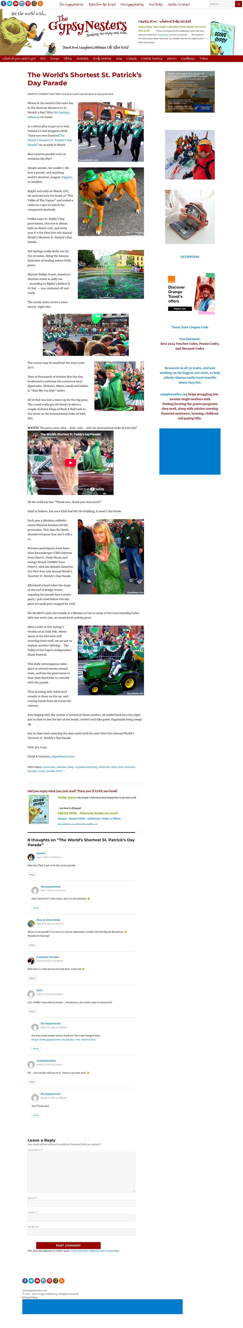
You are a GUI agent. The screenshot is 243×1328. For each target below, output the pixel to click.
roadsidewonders (46, 1060)
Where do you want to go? (19, 59)
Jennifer (41, 853)
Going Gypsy (163, 35)
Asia (119, 59)
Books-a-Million (111, 818)
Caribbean (188, 59)
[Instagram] (21, 3)
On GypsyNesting (132, 4)
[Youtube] (15, 3)
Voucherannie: (190, 339)
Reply (32, 874)
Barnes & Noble (77, 818)
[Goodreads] (33, 3)
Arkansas (34, 117)
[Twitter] (9, 3)
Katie (39, 990)
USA (43, 59)
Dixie (114, 767)
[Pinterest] (27, 3)
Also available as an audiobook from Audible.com (77, 824)
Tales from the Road (101, 4)
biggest (67, 177)
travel (59, 771)
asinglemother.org (173, 394)
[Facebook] (3, 3)
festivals (130, 767)
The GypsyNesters (71, 4)
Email (33, 1212)
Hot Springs (61, 112)
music (42, 771)
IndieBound (93, 818)
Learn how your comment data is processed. (95, 1250)
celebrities (104, 767)
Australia (82, 59)
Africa (67, 59)
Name (32, 1198)
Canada (131, 59)
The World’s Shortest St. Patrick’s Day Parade (50, 140)
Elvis (121, 767)
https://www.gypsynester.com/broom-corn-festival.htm (64, 1039)
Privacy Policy (29, 1297)
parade (50, 771)
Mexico (171, 59)
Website (33, 1226)
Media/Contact (179, 4)
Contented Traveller (48, 957)
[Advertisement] (190, 452)
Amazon (62, 818)
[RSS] (40, 3)
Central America (151, 59)
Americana (49, 767)
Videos (203, 59)
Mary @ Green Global (48, 920)
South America (102, 59)
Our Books (155, 4)
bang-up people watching (82, 767)
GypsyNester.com (62, 756)
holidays (32, 771)
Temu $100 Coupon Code (190, 327)
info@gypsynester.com (34, 1290)
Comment (35, 1150)
